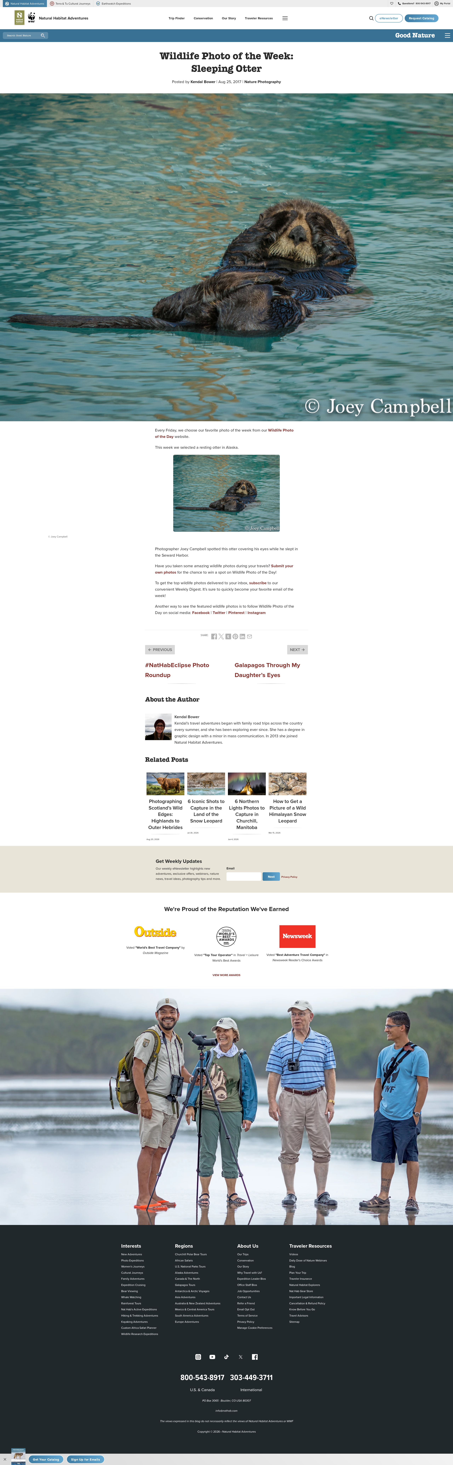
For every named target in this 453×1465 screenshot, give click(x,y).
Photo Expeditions (132, 1260)
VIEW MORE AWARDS (226, 975)
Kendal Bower (203, 81)
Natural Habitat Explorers (304, 1285)
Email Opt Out (246, 1309)
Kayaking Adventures (134, 1322)
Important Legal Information (306, 1297)
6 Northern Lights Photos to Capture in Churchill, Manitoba (247, 814)
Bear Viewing (129, 1291)
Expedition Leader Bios (251, 1279)
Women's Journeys (132, 1266)
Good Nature (415, 36)
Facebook (201, 612)
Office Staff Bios (247, 1285)
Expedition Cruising (133, 1285)
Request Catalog (421, 18)
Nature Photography (262, 81)
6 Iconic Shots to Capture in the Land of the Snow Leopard (206, 811)
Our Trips (242, 1254)
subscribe (257, 583)
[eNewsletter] (86, 1459)
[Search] (371, 18)
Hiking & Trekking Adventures (139, 1315)
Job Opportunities (248, 1291)
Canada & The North (187, 1279)
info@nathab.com (226, 1411)
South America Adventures (191, 1315)
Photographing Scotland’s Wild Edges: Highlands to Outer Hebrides (165, 814)
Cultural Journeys (132, 1273)
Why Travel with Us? (249, 1273)
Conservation (245, 1260)
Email (230, 868)
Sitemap (294, 1322)
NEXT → (297, 649)
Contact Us (244, 1297)
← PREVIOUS (160, 649)
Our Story (243, 1266)
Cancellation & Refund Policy (307, 1303)
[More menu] (285, 18)
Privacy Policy (289, 877)
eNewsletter (389, 18)
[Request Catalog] (46, 1459)
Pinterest (236, 612)
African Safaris (184, 1260)
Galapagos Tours (185, 1285)
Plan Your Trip (297, 1273)
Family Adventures (132, 1279)
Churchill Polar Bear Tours (191, 1254)
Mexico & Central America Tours (194, 1309)
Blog (292, 1266)
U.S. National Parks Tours (190, 1266)
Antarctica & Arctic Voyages (192, 1291)
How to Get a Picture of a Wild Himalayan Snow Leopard (287, 811)
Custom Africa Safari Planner (138, 1328)
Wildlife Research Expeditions (139, 1334)
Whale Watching (131, 1297)
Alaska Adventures (186, 1273)
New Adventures (131, 1254)
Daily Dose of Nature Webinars (308, 1260)
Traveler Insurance (300, 1279)
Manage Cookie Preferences (254, 1328)
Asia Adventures (185, 1297)
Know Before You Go (302, 1309)
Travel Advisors (298, 1315)
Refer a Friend (246, 1303)
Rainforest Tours (131, 1303)
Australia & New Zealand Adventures (197, 1303)
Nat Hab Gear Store (301, 1291)
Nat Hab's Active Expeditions (139, 1309)
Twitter (219, 612)
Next (271, 876)
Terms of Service (247, 1315)
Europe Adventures (187, 1322)
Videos (293, 1254)
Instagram (257, 612)
